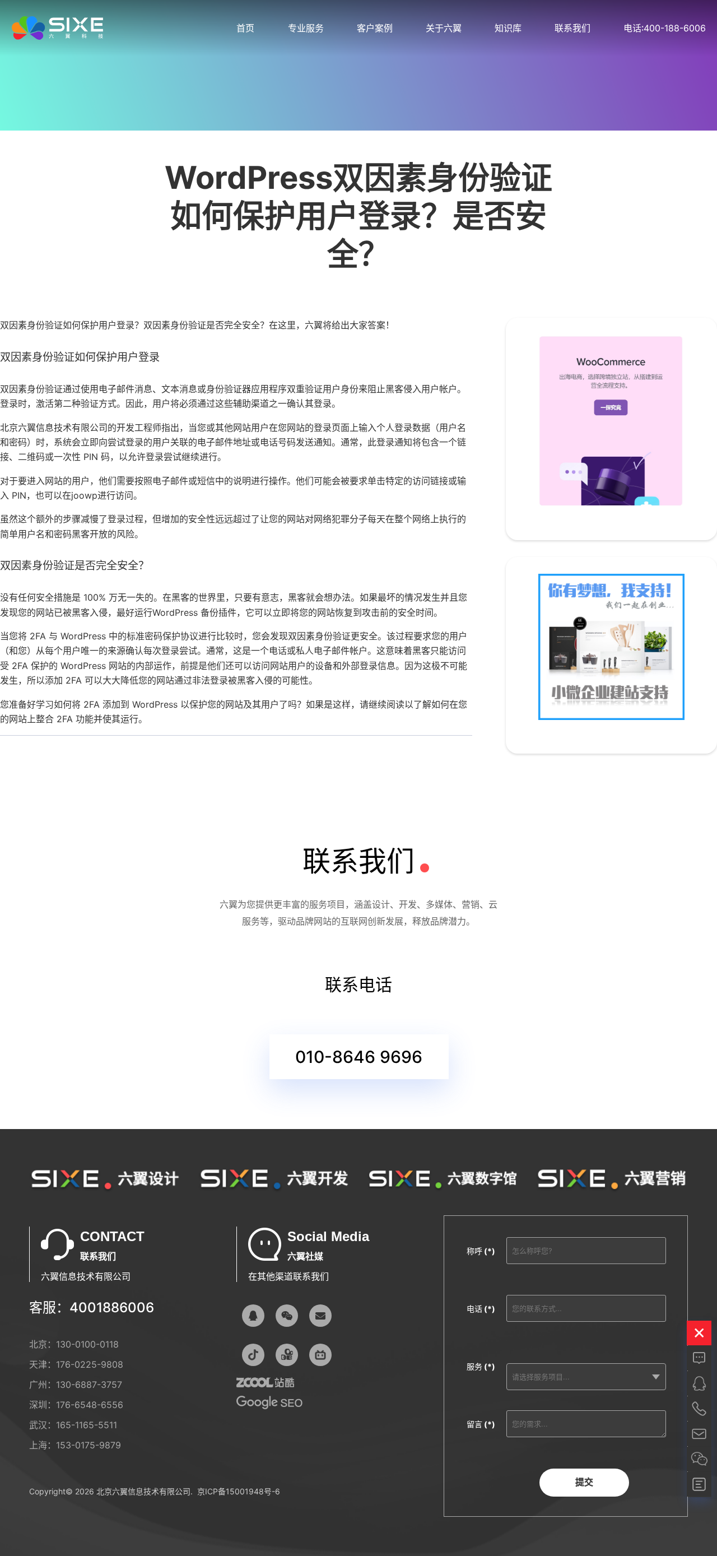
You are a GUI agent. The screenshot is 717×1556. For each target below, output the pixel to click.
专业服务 (306, 28)
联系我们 (572, 28)
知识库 (508, 28)
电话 (481, 1308)
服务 (481, 1366)
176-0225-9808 (89, 1364)
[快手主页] (287, 1355)
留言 (481, 1424)
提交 (584, 1482)
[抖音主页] (253, 1355)
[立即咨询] (699, 1358)
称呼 (481, 1251)
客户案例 (375, 28)
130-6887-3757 (89, 1384)
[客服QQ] (253, 1315)
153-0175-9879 (88, 1445)
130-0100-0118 (87, 1344)
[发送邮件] (320, 1315)
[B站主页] (320, 1355)
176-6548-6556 (89, 1404)
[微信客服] (287, 1315)
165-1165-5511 (86, 1424)
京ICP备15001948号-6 (238, 1491)
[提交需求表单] (699, 1484)
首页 (245, 28)
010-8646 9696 (358, 1057)
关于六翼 (444, 28)
